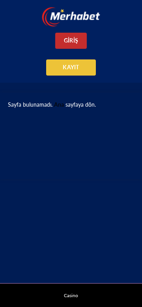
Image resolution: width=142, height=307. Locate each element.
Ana (59, 104)
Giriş (71, 40)
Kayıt (71, 67)
